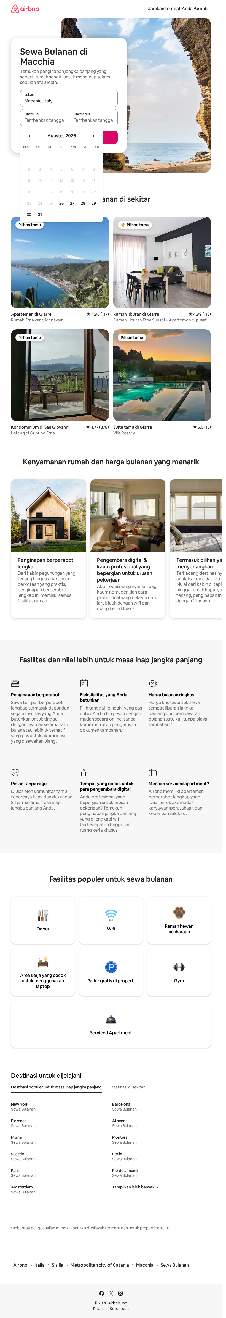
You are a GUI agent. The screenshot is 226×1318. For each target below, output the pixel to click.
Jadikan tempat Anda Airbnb (178, 9)
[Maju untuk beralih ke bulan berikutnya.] (93, 136)
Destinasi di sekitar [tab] (128, 1087)
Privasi (98, 1308)
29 (94, 203)
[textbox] (44, 120)
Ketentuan (119, 1308)
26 (61, 203)
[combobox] (69, 100)
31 (40, 214)
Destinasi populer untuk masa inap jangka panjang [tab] (56, 1087)
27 (72, 203)
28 (83, 203)
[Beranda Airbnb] (25, 8)
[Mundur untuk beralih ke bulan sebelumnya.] (29, 136)
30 (29, 214)
